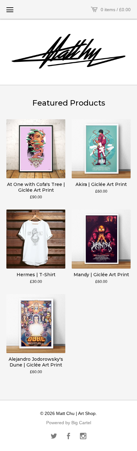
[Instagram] (83, 436)
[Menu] (9, 9)
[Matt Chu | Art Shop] (68, 51)
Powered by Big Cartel (68, 422)
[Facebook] (68, 436)
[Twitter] (54, 436)
